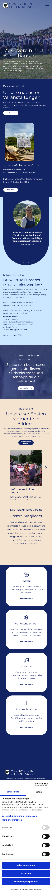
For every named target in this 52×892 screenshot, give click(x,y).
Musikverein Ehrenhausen (22, 5)
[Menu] (47, 5)
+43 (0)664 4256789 (18, 330)
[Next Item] (46, 468)
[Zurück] (24, 262)
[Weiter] (28, 262)
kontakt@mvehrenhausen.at (21, 322)
